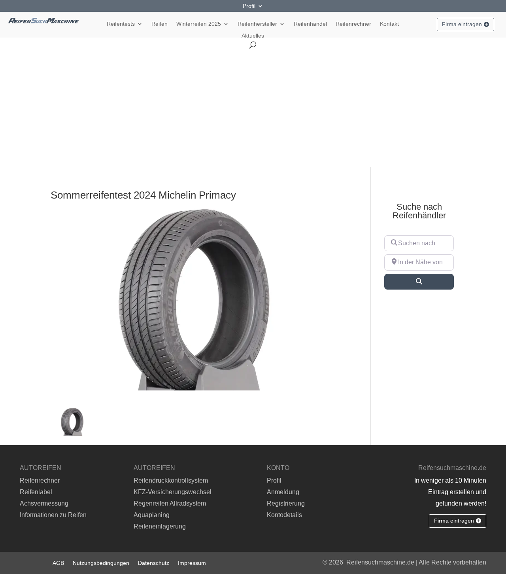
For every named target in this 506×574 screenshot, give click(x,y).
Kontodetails (284, 514)
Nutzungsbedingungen (101, 563)
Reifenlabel (36, 492)
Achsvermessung (44, 503)
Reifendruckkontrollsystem (171, 480)
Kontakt (389, 24)
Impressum (192, 563)
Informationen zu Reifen (53, 514)
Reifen (159, 24)
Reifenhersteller (257, 24)
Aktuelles (253, 36)
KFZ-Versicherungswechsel (172, 492)
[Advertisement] (253, 107)
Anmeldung (283, 492)
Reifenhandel (310, 24)
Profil (249, 6)
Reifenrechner (353, 24)
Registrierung (286, 503)
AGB (58, 563)
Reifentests (121, 24)
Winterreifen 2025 (198, 24)
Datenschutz (153, 563)
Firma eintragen (462, 24)
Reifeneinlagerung (160, 526)
